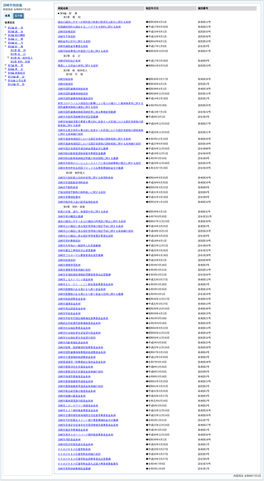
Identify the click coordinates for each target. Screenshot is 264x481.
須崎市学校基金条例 (69, 313)
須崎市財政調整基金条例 (71, 298)
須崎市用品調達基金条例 (71, 308)
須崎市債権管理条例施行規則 (74, 269)
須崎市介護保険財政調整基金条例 (77, 357)
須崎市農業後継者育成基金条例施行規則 (80, 386)
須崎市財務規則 (66, 31)
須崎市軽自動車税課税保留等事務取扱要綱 (82, 153)
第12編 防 (16, 84)
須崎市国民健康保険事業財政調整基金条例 (82, 352)
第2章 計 (18, 54)
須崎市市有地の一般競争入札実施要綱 (79, 245)
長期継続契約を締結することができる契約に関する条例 (89, 26)
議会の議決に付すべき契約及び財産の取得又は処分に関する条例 (94, 21)
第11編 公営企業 (17, 80)
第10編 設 (16, 76)
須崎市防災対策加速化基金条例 (75, 444)
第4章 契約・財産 (20, 61)
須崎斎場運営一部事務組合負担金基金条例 (82, 361)
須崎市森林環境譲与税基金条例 (75, 400)
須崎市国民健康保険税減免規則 (75, 98)
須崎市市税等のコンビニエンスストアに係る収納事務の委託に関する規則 (99, 163)
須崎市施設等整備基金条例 (73, 429)
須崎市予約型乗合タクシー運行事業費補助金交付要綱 (88, 420)
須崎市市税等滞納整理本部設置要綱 (78, 116)
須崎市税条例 (65, 79)
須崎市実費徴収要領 (69, 197)
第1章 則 (18, 50)
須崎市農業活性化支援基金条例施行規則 (80, 371)
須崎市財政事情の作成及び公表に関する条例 (83, 51)
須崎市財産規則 (66, 260)
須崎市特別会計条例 (69, 60)
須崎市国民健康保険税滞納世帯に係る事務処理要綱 (87, 111)
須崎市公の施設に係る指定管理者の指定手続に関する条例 (90, 226)
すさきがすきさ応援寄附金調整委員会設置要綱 (84, 458)
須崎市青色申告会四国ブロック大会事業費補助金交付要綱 (90, 167)
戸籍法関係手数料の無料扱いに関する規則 (82, 192)
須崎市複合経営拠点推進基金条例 (77, 391)
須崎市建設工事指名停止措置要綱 (77, 250)
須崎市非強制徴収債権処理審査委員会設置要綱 (84, 274)
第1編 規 (15, 27)
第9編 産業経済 (16, 72)
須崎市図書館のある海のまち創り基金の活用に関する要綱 (90, 294)
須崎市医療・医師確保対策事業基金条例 (80, 347)
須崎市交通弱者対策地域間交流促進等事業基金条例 (87, 415)
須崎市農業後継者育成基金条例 (75, 381)
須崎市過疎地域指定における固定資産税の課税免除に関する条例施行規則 (99, 143)
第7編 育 (15, 65)
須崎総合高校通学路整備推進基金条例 (79, 323)
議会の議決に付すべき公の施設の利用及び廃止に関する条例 (92, 221)
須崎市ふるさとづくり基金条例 (75, 279)
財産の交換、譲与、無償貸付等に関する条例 (83, 211)
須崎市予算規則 (66, 36)
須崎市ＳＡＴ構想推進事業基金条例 (78, 410)
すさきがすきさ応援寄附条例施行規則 (79, 454)
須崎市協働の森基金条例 (71, 395)
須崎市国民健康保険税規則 (73, 93)
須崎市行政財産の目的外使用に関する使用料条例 (85, 177)
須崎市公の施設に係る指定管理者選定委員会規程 (85, 235)
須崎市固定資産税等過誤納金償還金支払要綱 (83, 148)
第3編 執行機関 (16, 35)
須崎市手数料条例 (68, 187)
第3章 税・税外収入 (21, 57)
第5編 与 (15, 42)
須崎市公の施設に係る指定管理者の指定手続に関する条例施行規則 (95, 231)
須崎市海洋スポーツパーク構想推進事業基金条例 (85, 434)
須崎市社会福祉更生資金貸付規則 (77, 337)
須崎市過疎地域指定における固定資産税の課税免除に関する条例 (94, 138)
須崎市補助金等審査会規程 (73, 46)
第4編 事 (15, 39)
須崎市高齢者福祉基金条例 (73, 342)
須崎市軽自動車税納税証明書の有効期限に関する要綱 (88, 158)
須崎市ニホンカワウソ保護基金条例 (78, 405)
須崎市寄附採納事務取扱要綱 (74, 468)
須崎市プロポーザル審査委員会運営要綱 (80, 255)
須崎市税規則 (65, 83)
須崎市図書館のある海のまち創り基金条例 (82, 289)
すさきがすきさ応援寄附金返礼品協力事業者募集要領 (88, 463)
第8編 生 (15, 69)
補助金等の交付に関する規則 (74, 41)
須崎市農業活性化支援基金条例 (75, 366)
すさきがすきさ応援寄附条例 (74, 449)
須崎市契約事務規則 (69, 240)
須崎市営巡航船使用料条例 (73, 182)
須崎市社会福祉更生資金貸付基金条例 (79, 332)
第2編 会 (15, 31)
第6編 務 (15, 46)
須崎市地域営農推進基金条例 (74, 376)
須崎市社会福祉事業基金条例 (74, 328)
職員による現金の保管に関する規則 (78, 65)
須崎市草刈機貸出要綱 (70, 216)
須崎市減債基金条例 (69, 303)
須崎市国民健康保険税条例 (73, 88)
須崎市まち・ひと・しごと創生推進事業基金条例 (85, 284)
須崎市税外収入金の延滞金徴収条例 (78, 201)
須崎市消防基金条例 (69, 439)
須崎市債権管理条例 (69, 264)
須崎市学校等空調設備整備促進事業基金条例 (83, 318)
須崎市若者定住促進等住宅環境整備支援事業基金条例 (88, 425)
